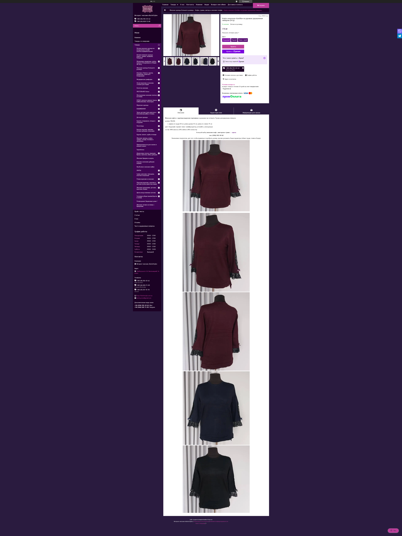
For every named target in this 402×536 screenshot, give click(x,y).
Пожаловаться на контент (201, 521)
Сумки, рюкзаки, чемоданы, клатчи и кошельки (145, 174)
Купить (233, 47)
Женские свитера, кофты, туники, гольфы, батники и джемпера (145, 139)
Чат (395, 530)
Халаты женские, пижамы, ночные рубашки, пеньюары (145, 130)
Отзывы (137, 222)
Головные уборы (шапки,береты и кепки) (147, 197)
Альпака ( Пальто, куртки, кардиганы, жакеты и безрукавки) (145, 74)
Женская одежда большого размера (182, 10)
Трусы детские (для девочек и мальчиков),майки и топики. (146, 113)
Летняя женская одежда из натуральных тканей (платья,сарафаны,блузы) (146, 49)
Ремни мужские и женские (145, 179)
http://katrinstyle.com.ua (144, 295)
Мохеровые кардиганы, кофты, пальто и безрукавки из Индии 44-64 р (146, 62)
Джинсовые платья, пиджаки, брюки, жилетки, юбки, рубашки (147, 154)
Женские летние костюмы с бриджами (145, 205)
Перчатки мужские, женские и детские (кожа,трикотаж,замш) (147, 183)
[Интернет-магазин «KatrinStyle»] (147, 9)
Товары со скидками (142, 41)
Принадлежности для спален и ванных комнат (147, 145)
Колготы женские (142, 88)
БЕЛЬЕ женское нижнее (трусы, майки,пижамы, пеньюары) (147, 101)
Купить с (229, 51)
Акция (206, 5)
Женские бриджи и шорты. (145, 158)
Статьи (137, 215)
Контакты (190, 5)
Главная (165, 5)
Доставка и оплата (235, 5)
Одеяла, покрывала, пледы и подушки (146, 121)
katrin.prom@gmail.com (144, 298)
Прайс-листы (139, 211)
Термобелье (140, 150)
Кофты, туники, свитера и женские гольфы (208, 10)
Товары (173, 5)
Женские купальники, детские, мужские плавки (146, 188)
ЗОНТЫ (139, 170)
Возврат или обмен (218, 5)
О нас (182, 5)
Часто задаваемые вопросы (145, 226)
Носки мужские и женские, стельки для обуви (145, 83)
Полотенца (140, 126)
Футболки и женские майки (145, 167)
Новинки (199, 5)
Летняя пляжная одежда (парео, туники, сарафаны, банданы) (145, 56)
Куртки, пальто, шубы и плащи (146, 134)
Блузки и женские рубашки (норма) (145, 162)
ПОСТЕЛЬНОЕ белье (143, 91)
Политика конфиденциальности (218, 521)
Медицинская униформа (144, 79)
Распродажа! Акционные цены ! (147, 201)
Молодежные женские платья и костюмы (147, 96)
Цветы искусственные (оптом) (146, 193)
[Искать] (159, 26)
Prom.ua (210, 519)
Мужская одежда (142, 105)
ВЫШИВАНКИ (141, 109)
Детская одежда (142, 117)
